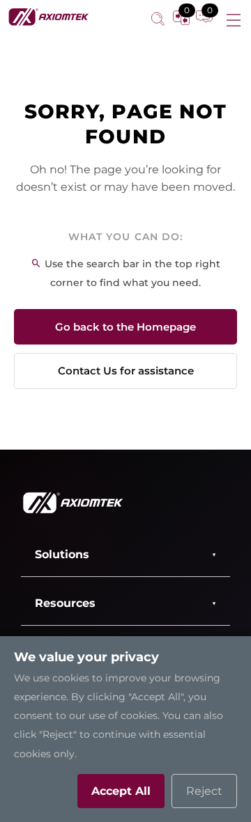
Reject (204, 791)
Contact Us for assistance (126, 370)
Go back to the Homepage (125, 326)
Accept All (121, 791)
